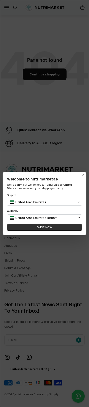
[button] (44, 202)
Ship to (11, 195)
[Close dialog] (83, 175)
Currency (12, 211)
